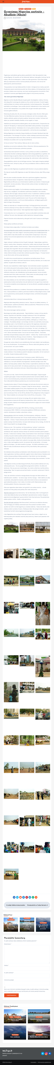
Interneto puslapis (9, 980)
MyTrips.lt (7, 1051)
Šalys (34, 8)
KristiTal (10, 18)
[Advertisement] (27, 62)
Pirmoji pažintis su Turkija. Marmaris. (37, 905)
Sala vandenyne (43, 925)
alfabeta (27, 927)
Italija (10, 917)
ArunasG (43, 927)
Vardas (6, 965)
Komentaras (7, 944)
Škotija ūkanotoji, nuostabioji (39, 1037)
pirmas (11, 927)
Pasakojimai (28, 8)
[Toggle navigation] (3, 1)
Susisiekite (33, 1062)
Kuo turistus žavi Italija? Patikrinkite (11, 923)
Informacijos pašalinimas (44, 1062)
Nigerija (21, 8)
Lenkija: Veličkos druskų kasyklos (16, 905)
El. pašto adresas (9, 972)
